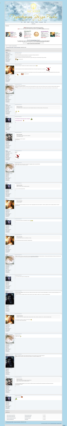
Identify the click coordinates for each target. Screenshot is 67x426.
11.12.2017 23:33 (20, 132)
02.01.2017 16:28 (20, 84)
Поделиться (16, 52)
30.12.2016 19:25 (20, 52)
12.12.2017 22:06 (20, 162)
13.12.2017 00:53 (20, 395)
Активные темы (33, 23)
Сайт (21, 22)
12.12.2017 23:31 (20, 275)
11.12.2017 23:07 (20, 116)
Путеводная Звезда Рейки (9, 47)
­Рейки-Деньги (26, 419)
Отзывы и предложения (17, 47)
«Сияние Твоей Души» (33, 40)
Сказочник (7, 354)
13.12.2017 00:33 (20, 354)
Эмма (6, 132)
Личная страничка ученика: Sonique (11, 416)
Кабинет (28, 22)
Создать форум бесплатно (53, 423)
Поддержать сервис (59, 423)
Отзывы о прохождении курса (10, 419)
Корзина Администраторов (28, 416)
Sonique (7, 52)
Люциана (7, 84)
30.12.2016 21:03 (20, 64)
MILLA (6, 64)
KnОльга (7, 116)
